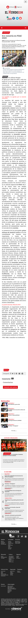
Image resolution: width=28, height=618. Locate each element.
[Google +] (16, 373)
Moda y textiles (17, 543)
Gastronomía (3, 571)
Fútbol (17, 557)
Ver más (14, 430)
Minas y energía (17, 542)
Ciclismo (17, 556)
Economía (9, 542)
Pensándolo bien (3, 544)
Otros (9, 592)
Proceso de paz (10, 545)
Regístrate (19, 7)
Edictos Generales (10, 586)
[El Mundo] (13, 12)
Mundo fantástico (11, 558)
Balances (9, 591)
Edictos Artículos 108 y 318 (12, 588)
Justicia (9, 544)
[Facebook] (10, 373)
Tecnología (2, 558)
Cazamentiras (3, 575)
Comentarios (6, 379)
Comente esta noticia (10, 387)
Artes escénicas (11, 556)
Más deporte (18, 558)
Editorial (2, 541)
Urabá (11, 572)
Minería (6, 370)
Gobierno (9, 541)
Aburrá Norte (12, 571)
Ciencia (2, 556)
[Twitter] (12, 373)
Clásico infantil (3, 586)
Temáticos (19, 572)
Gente (2, 572)
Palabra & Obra (11, 561)
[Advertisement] (14, 353)
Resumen (9, 548)
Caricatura (2, 543)
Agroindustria (17, 541)
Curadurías (9, 589)
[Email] (19, 373)
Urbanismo (10, 547)
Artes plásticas (11, 557)
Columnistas (3, 542)
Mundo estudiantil (4, 557)
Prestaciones (10, 590)
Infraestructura (10, 543)
